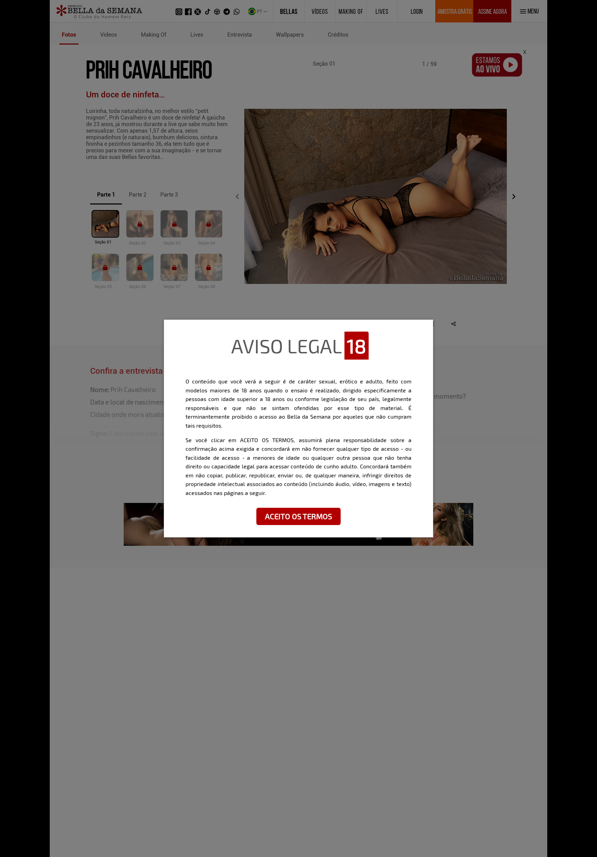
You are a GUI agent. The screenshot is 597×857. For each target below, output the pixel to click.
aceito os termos (298, 516)
